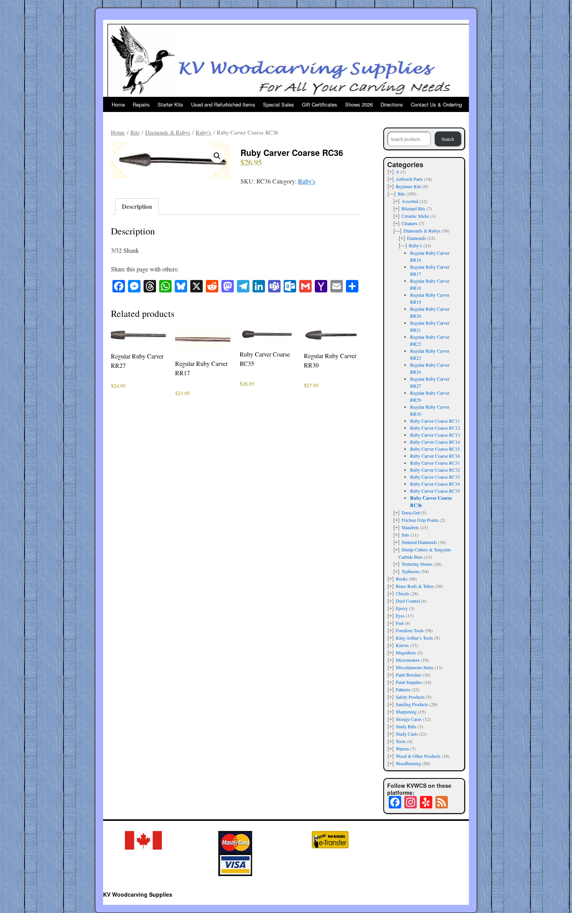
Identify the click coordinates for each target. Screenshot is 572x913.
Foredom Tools (410, 630)
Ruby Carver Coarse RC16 (435, 456)
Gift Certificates (319, 104)
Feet (400, 623)
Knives (402, 645)
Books (402, 578)
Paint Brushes (408, 675)
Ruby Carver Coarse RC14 (435, 442)
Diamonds (416, 238)
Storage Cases (409, 719)
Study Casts (407, 734)
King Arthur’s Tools (414, 638)
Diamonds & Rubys (167, 132)
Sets (405, 535)
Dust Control (408, 601)
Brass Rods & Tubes (415, 586)
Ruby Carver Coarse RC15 (435, 449)
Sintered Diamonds (419, 542)
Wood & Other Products (418, 756)
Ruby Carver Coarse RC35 (435, 491)
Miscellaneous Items (414, 667)
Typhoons (411, 571)
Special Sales (278, 104)
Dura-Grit (411, 512)
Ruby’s (415, 245)
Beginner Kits (408, 186)
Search (448, 139)
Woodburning (408, 763)
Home (118, 104)
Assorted (410, 201)
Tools (401, 741)
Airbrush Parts (409, 179)
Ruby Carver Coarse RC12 (435, 428)
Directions (392, 104)
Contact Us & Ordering (436, 104)
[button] (217, 156)
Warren (402, 748)
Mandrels (410, 527)
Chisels (402, 593)
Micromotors (408, 660)
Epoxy (402, 608)
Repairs (141, 104)
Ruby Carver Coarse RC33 (435, 477)
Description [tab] (137, 206)
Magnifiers (406, 652)
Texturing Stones (417, 564)
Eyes (400, 615)
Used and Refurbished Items (223, 104)
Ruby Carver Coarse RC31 (435, 463)
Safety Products (410, 697)
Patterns (403, 689)
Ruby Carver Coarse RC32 (435, 470)
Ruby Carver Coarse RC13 (435, 435)
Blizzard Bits (413, 208)
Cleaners (410, 223)
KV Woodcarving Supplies (137, 894)
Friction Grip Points (420, 520)
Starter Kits (170, 104)
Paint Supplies (409, 682)
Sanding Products (412, 704)
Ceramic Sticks (415, 216)
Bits (135, 132)
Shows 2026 (359, 104)
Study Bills (406, 726)
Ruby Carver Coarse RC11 (435, 421)
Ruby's (203, 132)
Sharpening (406, 711)
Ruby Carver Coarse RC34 (435, 484)
